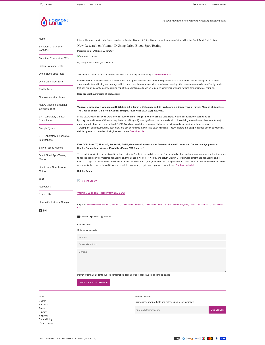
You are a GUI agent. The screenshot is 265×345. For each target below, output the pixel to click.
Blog (41, 179)
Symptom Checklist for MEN (54, 58)
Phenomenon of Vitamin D (98, 204)
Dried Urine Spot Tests (51, 81)
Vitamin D (115, 204)
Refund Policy (46, 323)
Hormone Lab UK (69, 338)
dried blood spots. (162, 74)
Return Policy (45, 319)
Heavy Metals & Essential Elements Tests (53, 106)
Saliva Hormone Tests (51, 66)
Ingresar (81, 5)
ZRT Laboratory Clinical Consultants (52, 118)
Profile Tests (45, 89)
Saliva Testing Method (51, 147)
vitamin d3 (205, 204)
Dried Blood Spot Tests (51, 73)
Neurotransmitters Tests (52, 97)
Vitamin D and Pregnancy (178, 204)
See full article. (137, 131)
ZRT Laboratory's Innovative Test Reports (54, 138)
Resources (45, 186)
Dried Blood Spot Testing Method (52, 157)
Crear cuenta (95, 5)
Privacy (43, 312)
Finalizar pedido (218, 5)
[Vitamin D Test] (87, 180)
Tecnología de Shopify (86, 338)
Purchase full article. (185, 165)
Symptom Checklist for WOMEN (51, 48)
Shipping (43, 315)
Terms (42, 308)
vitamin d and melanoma (132, 204)
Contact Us (45, 194)
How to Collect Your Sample (54, 202)
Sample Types (47, 128)
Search (42, 301)
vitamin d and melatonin (155, 204)
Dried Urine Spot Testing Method (52, 169)
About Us (43, 304)
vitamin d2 (195, 204)
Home (42, 38)
